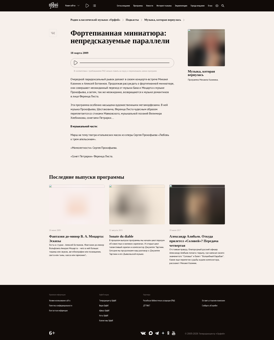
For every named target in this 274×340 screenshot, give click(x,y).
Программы (138, 6)
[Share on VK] (53, 33)
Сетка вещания (123, 6)
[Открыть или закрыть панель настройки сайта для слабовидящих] (217, 6)
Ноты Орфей (103, 316)
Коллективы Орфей (106, 321)
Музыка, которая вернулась (162, 19)
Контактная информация (58, 311)
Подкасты (132, 19)
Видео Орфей (103, 306)
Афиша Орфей (104, 311)
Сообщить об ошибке (209, 306)
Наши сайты (70, 5)
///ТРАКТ (146, 306)
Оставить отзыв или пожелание (213, 301)
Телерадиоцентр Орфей (107, 301)
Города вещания (198, 6)
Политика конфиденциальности (60, 306)
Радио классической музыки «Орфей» (95, 19)
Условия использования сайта (59, 301)
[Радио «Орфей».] (87, 5)
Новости (149, 6)
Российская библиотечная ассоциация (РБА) (159, 301)
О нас (210, 6)
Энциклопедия (181, 6)
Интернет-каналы (164, 6)
